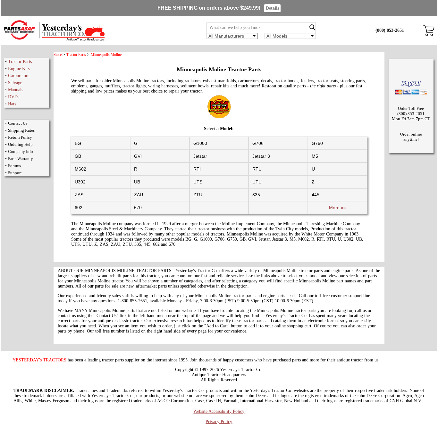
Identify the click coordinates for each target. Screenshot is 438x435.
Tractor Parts (20, 61)
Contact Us (17, 123)
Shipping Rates (21, 130)
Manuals (15, 89)
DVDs (13, 96)
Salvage (15, 82)
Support (15, 172)
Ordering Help (20, 144)
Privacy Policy (219, 421)
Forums (14, 165)
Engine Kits (18, 68)
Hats (12, 104)
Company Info (20, 151)
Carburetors (18, 75)
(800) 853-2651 (389, 30)
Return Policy (20, 137)
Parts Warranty (20, 158)
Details (272, 8)
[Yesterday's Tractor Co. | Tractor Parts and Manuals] (54, 40)
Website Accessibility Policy (218, 411)
